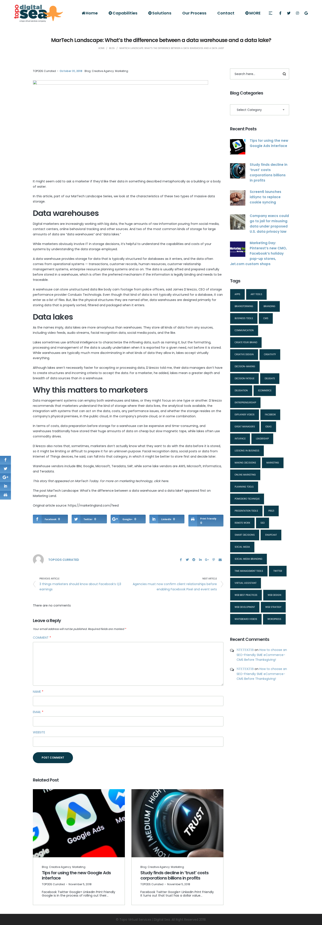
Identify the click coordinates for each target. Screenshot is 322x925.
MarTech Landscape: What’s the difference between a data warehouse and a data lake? (115, 490)
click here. (161, 481)
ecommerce (264, 390)
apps (237, 294)
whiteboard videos (246, 619)
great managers (245, 426)
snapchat (271, 535)
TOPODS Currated (44, 71)
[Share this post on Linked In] (200, 559)
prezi (271, 510)
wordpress (274, 619)
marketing (272, 462)
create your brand (246, 342)
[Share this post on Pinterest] (213, 559)
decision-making (245, 366)
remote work (242, 523)
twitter (277, 571)
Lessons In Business (247, 450)
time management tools (249, 571)
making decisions (245, 462)
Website (39, 732)
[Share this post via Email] (220, 559)
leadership (262, 438)
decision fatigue (244, 378)
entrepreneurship (245, 402)
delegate (270, 378)
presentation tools (246, 510)
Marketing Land (44, 496)
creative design (244, 354)
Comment (42, 637)
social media (242, 547)
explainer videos (245, 414)
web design (274, 595)
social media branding (248, 559)
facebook (270, 414)
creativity (270, 354)
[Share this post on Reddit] (194, 559)
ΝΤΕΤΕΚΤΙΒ (245, 650)
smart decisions (245, 535)
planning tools (244, 486)
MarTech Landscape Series (91, 196)
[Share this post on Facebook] (180, 559)
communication (244, 330)
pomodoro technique (247, 498)
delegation (241, 390)
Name (38, 691)
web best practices (246, 595)
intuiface (240, 438)
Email (38, 712)
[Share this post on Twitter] (187, 559)
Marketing (121, 71)
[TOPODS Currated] (38, 559)
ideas (268, 426)
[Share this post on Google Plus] (207, 559)
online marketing (245, 474)
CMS (265, 318)
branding (269, 306)
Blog (88, 71)
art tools (256, 294)
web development (245, 607)
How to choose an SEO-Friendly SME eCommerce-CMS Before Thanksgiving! (262, 655)
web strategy (273, 607)
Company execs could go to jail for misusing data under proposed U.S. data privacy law (269, 223)
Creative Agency (103, 71)
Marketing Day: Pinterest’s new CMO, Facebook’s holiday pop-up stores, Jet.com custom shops (258, 253)
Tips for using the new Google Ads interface (76, 875)
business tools (244, 318)
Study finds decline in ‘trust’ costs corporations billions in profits (174, 875)
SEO (262, 523)
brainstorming (244, 306)
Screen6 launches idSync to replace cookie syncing (265, 197)
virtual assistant (246, 583)
